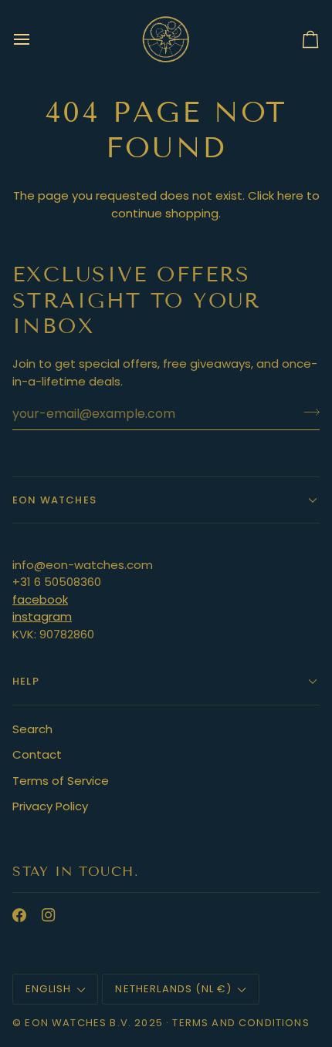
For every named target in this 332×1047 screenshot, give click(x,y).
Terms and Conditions (240, 1022)
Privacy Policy (50, 806)
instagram (42, 616)
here (290, 195)
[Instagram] (49, 915)
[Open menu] (35, 39)
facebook (40, 599)
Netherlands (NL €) (173, 988)
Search (32, 729)
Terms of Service (60, 781)
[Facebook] (19, 915)
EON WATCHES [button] (54, 500)
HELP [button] (25, 681)
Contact (37, 754)
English (48, 988)
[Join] (307, 411)
